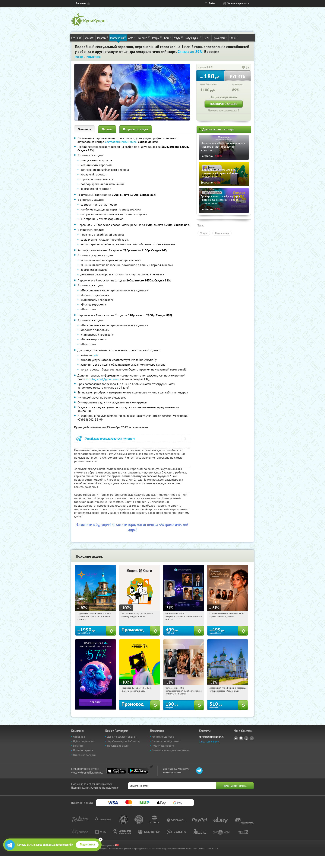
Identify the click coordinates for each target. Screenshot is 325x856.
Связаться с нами (209, 741)
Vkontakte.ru (241, 738)
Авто (131, 38)
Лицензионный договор (166, 741)
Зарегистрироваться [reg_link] (238, 3)
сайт (95, 355)
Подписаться (87, 844)
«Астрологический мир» (121, 142)
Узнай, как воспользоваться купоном (110, 439)
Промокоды (220, 38)
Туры (167, 38)
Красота (89, 38)
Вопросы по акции (135, 129)
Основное (84, 129)
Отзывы (107, 129)
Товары (157, 38)
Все (73, 38)
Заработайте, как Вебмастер (123, 741)
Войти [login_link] (212, 3)
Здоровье (102, 38)
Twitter (246, 738)
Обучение (143, 38)
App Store (116, 771)
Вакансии (78, 745)
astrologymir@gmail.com (102, 379)
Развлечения (118, 38)
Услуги (178, 38)
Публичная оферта (163, 745)
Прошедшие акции (118, 745)
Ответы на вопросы (84, 755)
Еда (79, 38)
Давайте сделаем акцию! (121, 736)
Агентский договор (163, 736)
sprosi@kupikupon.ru (211, 737)
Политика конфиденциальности (171, 750)
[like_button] (243, 67)
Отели (233, 38)
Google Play (138, 771)
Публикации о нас (84, 741)
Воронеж (81, 3)
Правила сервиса (83, 750)
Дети (207, 38)
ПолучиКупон (193, 38)
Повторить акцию (223, 104)
